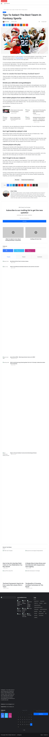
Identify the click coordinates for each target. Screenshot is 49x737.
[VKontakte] (21, 25)
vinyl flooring (41, 615)
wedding (35, 617)
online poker (36, 609)
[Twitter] (7, 25)
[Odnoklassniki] (24, 25)
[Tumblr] (12, 25)
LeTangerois (19, 734)
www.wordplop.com (10, 706)
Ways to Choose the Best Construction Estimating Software (23, 453)
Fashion (6, 694)
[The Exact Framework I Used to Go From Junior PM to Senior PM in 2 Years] (13, 576)
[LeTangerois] (7, 3)
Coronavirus (42, 601)
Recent (23, 256)
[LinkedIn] (9, 25)
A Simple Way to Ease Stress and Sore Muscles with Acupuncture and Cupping (35, 564)
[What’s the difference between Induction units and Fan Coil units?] (6, 311)
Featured (40, 603)
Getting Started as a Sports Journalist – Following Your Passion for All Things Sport (39, 119)
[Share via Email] (34, 185)
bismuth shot (36, 601)
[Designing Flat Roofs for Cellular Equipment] (29, 609)
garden (45, 603)
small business (41, 613)
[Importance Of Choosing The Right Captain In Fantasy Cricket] (28, 111)
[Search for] (47, 4)
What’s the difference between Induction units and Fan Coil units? (24, 266)
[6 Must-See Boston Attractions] (19, 658)
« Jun (24, 729)
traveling (35, 615)
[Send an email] (9, 21)
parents (40, 611)
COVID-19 (36, 603)
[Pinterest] (15, 25)
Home (4, 9)
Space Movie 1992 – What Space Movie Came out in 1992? (22, 357)
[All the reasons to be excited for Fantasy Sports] (6, 111)
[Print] (36, 185)
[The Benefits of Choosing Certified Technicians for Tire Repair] (35, 576)
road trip (35, 613)
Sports (7, 9)
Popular (8, 256)
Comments (39, 256)
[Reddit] (18, 25)
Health (12, 692)
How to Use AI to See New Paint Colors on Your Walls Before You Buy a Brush (12, 564)
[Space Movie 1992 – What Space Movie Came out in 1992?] (6, 359)
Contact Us (46, 734)
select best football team (28, 179)
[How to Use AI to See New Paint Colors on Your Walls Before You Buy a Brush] (13, 556)
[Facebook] (4, 25)
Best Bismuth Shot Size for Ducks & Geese (19, 261)
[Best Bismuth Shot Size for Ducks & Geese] (6, 263)
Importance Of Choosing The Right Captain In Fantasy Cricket (39, 111)
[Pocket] (27, 25)
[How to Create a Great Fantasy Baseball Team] (6, 119)
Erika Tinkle (7, 21)
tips (45, 613)
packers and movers (43, 609)
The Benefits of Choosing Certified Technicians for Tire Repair (34, 585)
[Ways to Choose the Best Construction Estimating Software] (6, 497)
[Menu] (1, 4)
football (17, 179)
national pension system (38, 607)
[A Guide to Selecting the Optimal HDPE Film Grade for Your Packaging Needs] (29, 614)
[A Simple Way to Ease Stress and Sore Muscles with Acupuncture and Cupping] (35, 556)
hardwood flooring (37, 605)
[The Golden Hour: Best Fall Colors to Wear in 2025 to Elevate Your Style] (24, 615)
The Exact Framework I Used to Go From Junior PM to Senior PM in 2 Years (13, 585)
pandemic (36, 611)
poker (44, 611)
